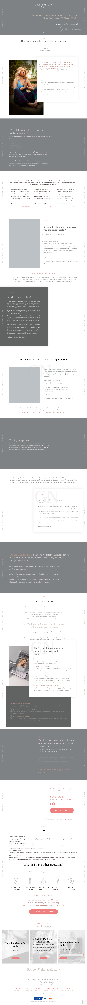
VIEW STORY (15, 958)
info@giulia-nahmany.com (45, 871)
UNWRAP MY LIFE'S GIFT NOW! (43, 912)
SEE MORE (43, 958)
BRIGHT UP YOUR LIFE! (62, 810)
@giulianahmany (48, 969)
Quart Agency (53, 1001)
